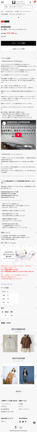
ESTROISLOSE (9, 11)
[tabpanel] (18, 14)
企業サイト (3, 421)
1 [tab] (18, 17)
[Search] (6, 7)
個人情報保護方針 (5, 409)
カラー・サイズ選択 (18, 43)
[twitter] (23, 422)
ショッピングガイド (5, 404)
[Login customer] (30, 2)
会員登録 (21, 404)
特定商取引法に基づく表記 (7, 411)
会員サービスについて (24, 409)
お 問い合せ (3, 406)
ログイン (21, 406)
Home (2, 11)
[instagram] (20, 422)
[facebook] (26, 422)
